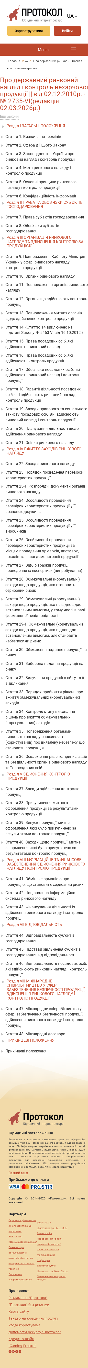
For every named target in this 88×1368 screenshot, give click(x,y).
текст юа (14, 1268)
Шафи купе (43, 1260)
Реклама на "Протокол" (28, 1297)
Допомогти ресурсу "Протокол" (35, 1332)
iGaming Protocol (22, 1345)
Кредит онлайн (21, 1338)
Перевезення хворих (49, 1238)
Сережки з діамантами (22, 1220)
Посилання (15, 1274)
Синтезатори (16, 1247)
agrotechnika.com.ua (21, 1258)
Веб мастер (15, 1236)
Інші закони (9, 116)
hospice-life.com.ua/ (49, 1244)
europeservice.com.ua (21, 1263)
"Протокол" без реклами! (29, 1304)
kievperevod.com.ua (20, 1279)
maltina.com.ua (46, 1254)
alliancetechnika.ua (20, 1225)
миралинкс (15, 1231)
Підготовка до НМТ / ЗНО (52, 1228)
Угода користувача (24, 1325)
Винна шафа (44, 1233)
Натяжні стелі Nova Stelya (52, 1271)
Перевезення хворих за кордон (51, 1278)
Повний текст (18, 1173)
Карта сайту (19, 1311)
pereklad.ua (44, 1222)
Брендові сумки (46, 1265)
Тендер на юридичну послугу (33, 1318)
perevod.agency (18, 1252)
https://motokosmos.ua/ (23, 1241)
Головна (14, 61)
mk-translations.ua (48, 1249)
